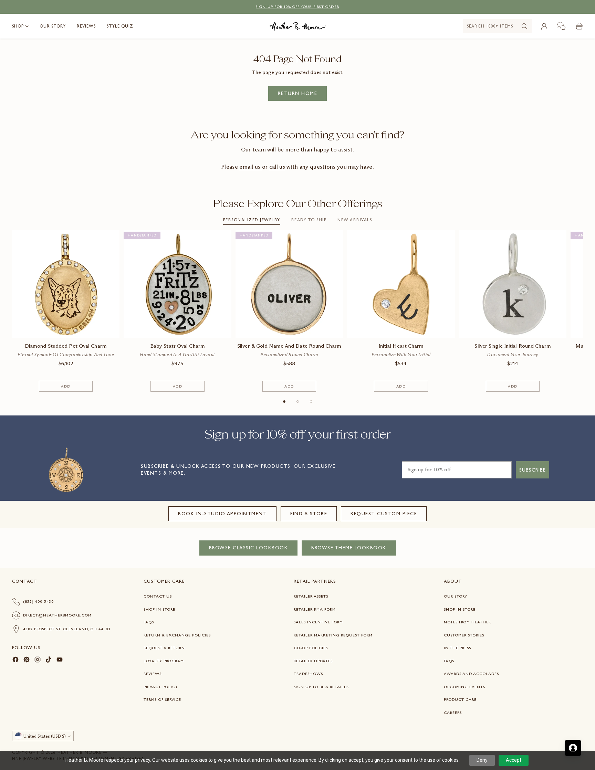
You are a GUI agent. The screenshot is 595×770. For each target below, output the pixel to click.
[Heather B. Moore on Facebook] (15, 660)
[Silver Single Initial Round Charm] (513, 284)
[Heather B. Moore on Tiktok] (48, 660)
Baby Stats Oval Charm (177, 345)
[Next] (581, 311)
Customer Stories (464, 635)
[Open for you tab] (573, 748)
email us (250, 166)
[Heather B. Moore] (297, 26)
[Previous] (14, 311)
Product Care (460, 699)
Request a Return (164, 648)
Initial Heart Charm (401, 345)
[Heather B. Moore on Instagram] (37, 660)
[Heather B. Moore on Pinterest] (26, 660)
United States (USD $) (44, 736)
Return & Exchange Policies (177, 635)
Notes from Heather (467, 622)
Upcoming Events (464, 687)
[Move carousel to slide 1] (284, 401)
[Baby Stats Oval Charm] (177, 284)
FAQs (149, 622)
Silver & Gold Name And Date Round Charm (289, 345)
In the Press (457, 648)
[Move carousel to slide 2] (297, 401)
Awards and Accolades (471, 674)
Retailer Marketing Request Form (333, 635)
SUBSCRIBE (532, 469)
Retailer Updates (313, 661)
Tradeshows (308, 674)
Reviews (152, 674)
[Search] (524, 26)
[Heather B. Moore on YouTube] (59, 660)
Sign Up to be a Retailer (321, 687)
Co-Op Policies (311, 648)
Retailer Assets (311, 596)
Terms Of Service (162, 699)
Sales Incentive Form (318, 622)
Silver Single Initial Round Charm (512, 345)
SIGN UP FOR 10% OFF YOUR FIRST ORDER (297, 7)
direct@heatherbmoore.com (57, 615)
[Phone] (561, 26)
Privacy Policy (161, 687)
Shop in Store (159, 609)
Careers (453, 712)
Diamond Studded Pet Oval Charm (66, 345)
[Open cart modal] (579, 26)
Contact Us (158, 596)
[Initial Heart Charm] (401, 284)
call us (277, 166)
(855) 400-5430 (38, 601)
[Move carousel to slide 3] (311, 401)
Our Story (455, 596)
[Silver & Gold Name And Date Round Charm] (289, 284)
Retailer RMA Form (315, 609)
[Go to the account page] (544, 26)
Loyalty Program (164, 661)
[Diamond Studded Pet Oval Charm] (66, 284)
